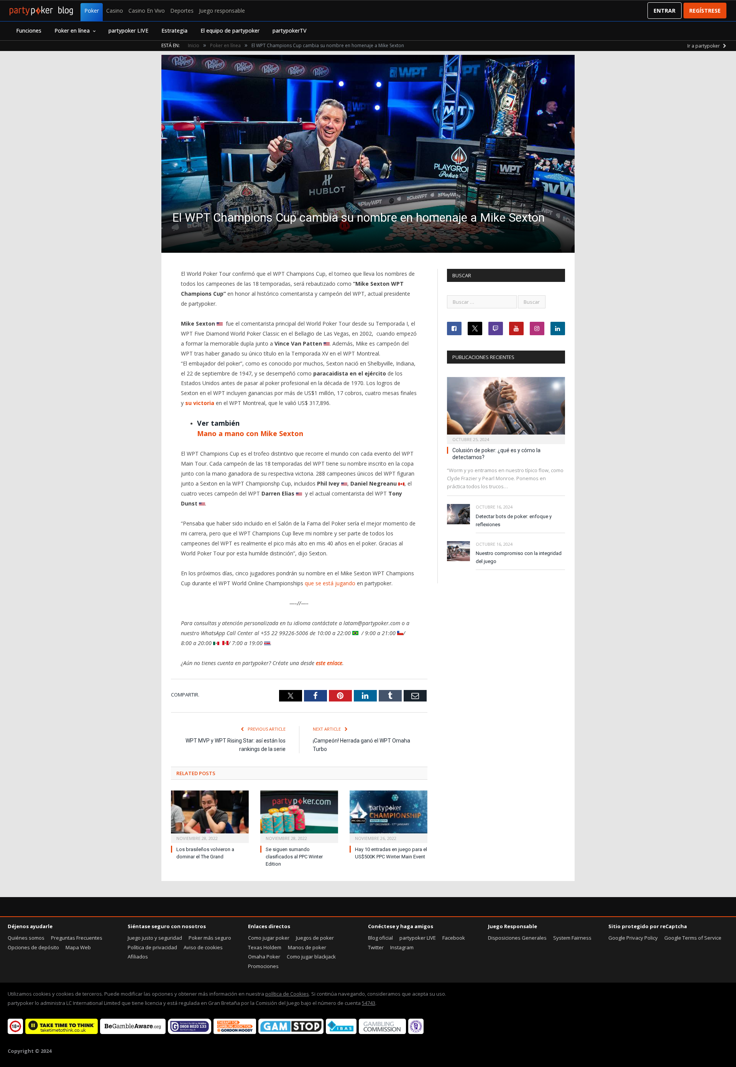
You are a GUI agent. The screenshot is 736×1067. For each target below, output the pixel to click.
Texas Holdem (264, 947)
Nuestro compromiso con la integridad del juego (519, 557)
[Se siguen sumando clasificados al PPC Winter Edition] (299, 815)
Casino (114, 10)
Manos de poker (307, 947)
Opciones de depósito (33, 947)
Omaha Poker (264, 956)
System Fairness (572, 937)
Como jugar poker (268, 937)
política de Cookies (287, 993)
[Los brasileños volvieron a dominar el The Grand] (210, 815)
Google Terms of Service (692, 937)
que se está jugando (330, 583)
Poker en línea (72, 30)
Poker (91, 10)
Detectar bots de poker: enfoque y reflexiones (514, 520)
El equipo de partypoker (230, 30)
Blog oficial (380, 937)
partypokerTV (290, 30)
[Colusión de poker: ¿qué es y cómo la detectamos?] (506, 408)
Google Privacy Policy (633, 937)
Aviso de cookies (203, 947)
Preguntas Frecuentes (76, 937)
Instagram (402, 947)
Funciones (28, 30)
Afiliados (138, 956)
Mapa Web (78, 947)
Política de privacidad (152, 947)
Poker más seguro (210, 937)
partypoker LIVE (128, 30)
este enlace (329, 663)
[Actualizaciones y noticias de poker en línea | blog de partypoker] (41, 10)
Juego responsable (222, 10)
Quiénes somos (26, 937)
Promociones (263, 966)
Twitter (376, 947)
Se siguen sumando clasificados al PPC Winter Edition (294, 856)
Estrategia (174, 30)
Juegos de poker (315, 937)
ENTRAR (664, 10)
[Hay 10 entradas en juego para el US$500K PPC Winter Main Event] (388, 815)
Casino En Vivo (146, 10)
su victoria (199, 403)
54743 (368, 1002)
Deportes (182, 10)
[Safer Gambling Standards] (416, 1032)
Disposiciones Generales (517, 937)
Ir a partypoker (704, 46)
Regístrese (705, 10)
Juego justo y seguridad (155, 937)
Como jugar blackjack (311, 956)
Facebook (453, 937)
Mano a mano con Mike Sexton (250, 433)
